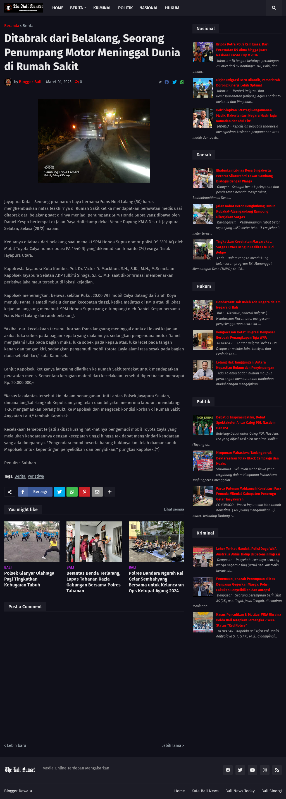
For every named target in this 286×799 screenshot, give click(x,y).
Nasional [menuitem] (148, 7)
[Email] (97, 492)
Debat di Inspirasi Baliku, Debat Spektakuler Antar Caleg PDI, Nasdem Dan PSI (245, 422)
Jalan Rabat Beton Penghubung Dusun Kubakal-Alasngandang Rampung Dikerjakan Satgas (245, 211)
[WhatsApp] (182, 82)
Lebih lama (171, 745)
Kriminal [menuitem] (102, 7)
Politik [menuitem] (125, 7)
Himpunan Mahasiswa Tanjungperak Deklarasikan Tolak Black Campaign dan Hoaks (247, 458)
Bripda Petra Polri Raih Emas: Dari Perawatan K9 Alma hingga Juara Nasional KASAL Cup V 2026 (242, 49)
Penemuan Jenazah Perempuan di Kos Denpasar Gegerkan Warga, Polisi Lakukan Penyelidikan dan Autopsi (245, 584)
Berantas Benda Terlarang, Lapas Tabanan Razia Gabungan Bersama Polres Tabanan (93, 582)
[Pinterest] (84, 492)
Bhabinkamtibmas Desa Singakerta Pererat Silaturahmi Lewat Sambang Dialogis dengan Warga (244, 176)
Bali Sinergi (271, 791)
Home (179, 791)
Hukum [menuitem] (172, 7)
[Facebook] (167, 82)
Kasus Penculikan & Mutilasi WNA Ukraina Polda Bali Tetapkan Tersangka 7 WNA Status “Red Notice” (248, 620)
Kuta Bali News (205, 791)
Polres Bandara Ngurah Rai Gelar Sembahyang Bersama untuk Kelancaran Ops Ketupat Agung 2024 (156, 582)
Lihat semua (174, 509)
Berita (28, 26)
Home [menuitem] (57, 7)
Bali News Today (240, 791)
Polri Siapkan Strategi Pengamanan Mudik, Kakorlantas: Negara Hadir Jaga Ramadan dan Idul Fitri (246, 115)
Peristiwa (36, 477)
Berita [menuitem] (76, 7)
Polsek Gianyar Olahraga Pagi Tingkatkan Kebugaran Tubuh (29, 579)
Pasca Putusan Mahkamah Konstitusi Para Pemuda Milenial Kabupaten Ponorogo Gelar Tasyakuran (248, 494)
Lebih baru (16, 745)
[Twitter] (174, 82)
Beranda (11, 26)
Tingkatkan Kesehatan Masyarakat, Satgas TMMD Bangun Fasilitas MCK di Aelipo (245, 247)
